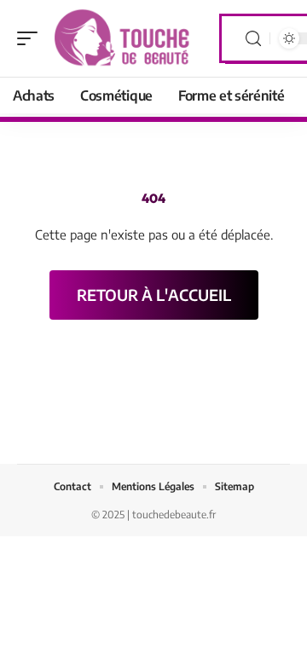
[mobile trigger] (31, 38)
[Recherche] (253, 39)
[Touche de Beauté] (123, 38)
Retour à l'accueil (154, 294)
